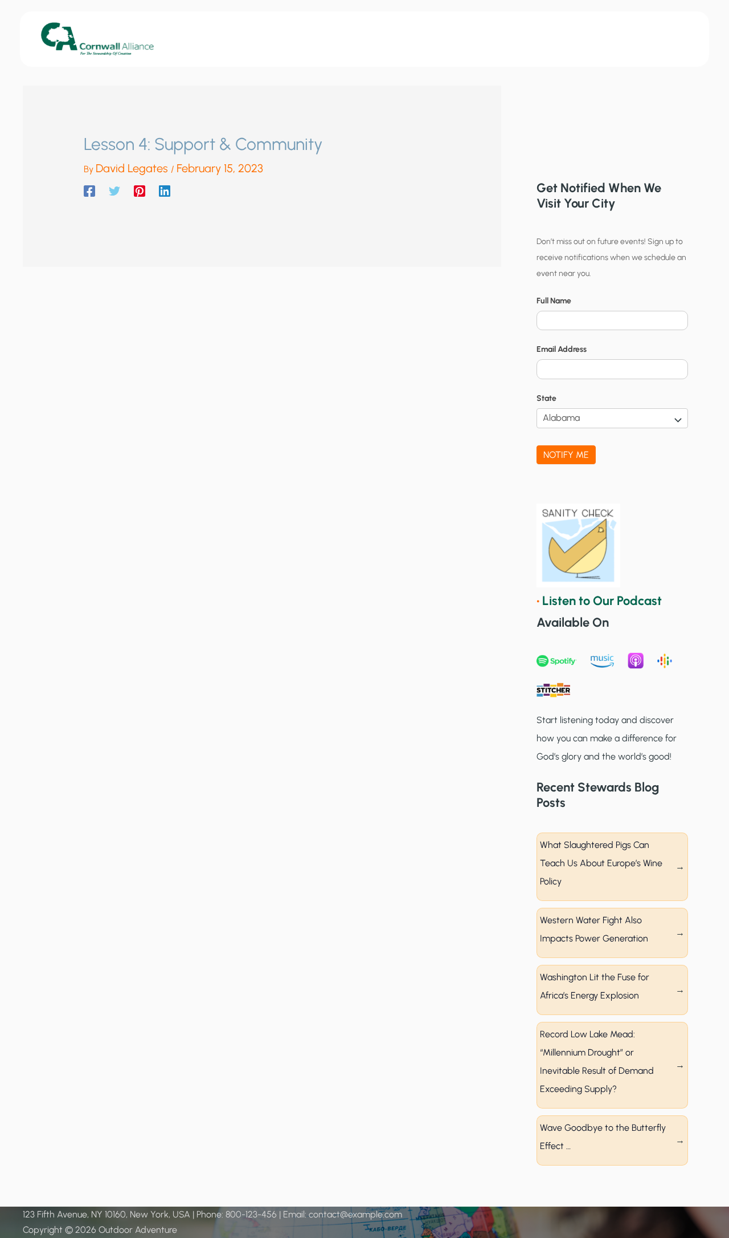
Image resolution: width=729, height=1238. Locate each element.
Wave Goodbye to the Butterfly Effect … (603, 1136)
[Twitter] (114, 191)
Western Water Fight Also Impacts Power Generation (594, 929)
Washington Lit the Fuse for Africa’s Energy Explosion (594, 986)
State (546, 398)
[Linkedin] (164, 191)
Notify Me (566, 454)
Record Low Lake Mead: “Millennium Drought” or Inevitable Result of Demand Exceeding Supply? (597, 1061)
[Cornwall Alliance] (97, 38)
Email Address (561, 349)
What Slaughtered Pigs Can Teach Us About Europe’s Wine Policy (601, 863)
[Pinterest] (139, 191)
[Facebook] (89, 191)
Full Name (553, 301)
